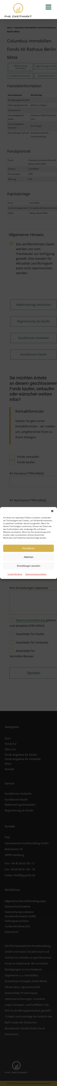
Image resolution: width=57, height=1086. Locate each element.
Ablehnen (28, 557)
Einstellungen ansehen (28, 565)
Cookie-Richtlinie (15, 574)
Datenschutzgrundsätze (35, 574)
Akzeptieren (28, 548)
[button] (52, 511)
